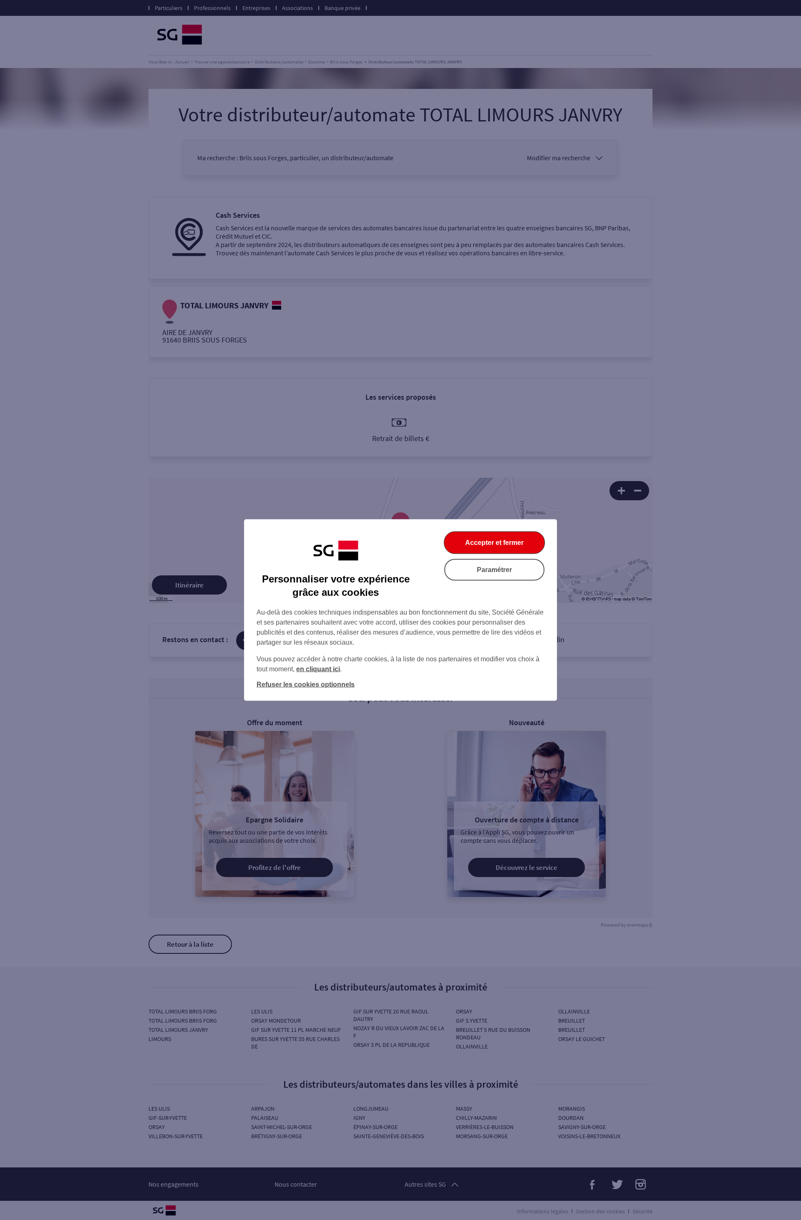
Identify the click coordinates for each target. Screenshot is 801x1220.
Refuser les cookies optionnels (306, 684)
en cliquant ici (318, 669)
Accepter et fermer (494, 542)
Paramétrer (494, 569)
